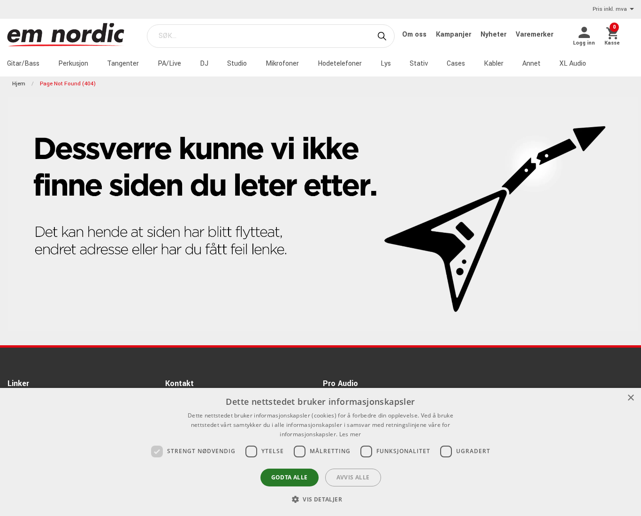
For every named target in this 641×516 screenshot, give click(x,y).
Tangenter (123, 63)
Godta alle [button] (289, 477)
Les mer (350, 434)
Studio (237, 63)
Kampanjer (454, 34)
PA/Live (169, 63)
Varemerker (534, 34)
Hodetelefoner (340, 63)
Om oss (415, 34)
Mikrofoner (282, 63)
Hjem (18, 84)
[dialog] (320, 452)
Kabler (494, 63)
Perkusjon (73, 63)
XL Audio (572, 63)
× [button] (630, 398)
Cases (456, 63)
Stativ (419, 63)
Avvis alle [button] (353, 477)
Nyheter (494, 34)
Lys (386, 63)
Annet (531, 63)
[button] (320, 499)
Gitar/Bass (23, 63)
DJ (204, 63)
